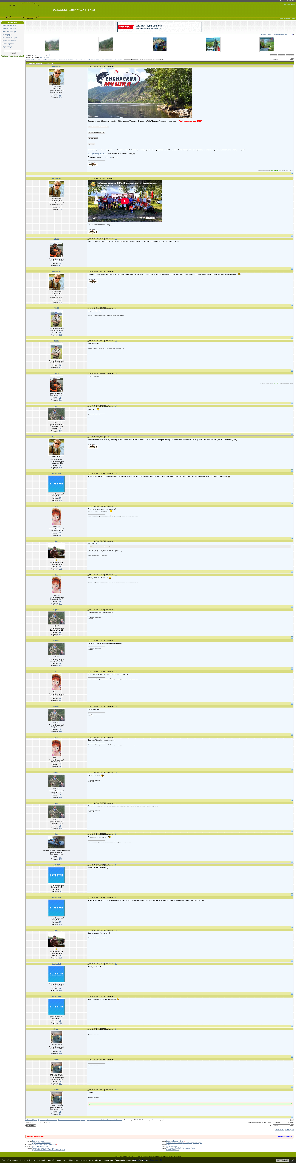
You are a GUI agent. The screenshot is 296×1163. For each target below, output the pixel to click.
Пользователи (266, 34)
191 (116, 541)
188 (116, 437)
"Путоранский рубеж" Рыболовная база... (180, 1148)
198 (116, 772)
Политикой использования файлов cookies (132, 1160)
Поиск (287, 34)
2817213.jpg (106, 157)
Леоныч (56, 1029)
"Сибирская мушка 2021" (97, 153)
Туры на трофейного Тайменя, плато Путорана (48, 1150)
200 (116, 834)
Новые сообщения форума (287, 18)
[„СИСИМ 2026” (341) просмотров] (106, 51)
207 (116, 1059)
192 (116, 575)
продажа (169, 1144)
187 (116, 406)
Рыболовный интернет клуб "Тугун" (74, 9)
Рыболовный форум (31, 59)
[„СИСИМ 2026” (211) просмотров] (266, 51)
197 (116, 737)
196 (116, 706)
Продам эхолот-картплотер (41, 1143)
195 (116, 671)
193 (116, 610)
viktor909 (56, 865)
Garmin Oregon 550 (172, 1150)
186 (116, 373)
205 (116, 996)
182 (116, 239)
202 (116, 897)
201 (116, 865)
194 (116, 640)
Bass (56, 834)
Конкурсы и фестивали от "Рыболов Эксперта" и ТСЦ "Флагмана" (104, 59)
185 (116, 341)
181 (116, 178)
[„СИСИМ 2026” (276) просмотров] (213, 51)
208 (116, 1090)
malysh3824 (56, 473)
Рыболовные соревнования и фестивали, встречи (71, 59)
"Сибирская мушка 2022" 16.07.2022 (133, 59)
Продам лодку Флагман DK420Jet (44, 1144)
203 (116, 930)
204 (116, 964)
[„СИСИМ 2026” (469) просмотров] (52, 51)
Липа (56, 506)
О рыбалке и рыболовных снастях (47, 59)
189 (116, 473)
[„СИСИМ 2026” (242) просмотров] (159, 51)
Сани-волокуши (171, 1146)
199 (116, 803)
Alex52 (56, 308)
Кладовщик (56, 66)
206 (116, 1029)
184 (116, 308)
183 (116, 271)
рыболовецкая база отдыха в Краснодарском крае (184, 1143)
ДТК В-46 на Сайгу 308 (40, 1146)
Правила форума (278, 34)
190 (116, 506)
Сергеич (56, 406)
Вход (285, 4)
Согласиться (282, 1160)
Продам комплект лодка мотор (43, 1148)
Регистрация (291, 4)
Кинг (41, 57)
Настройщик (46, 57)
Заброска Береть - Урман (175, 1141)
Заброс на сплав (38, 1141)
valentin (56, 239)
